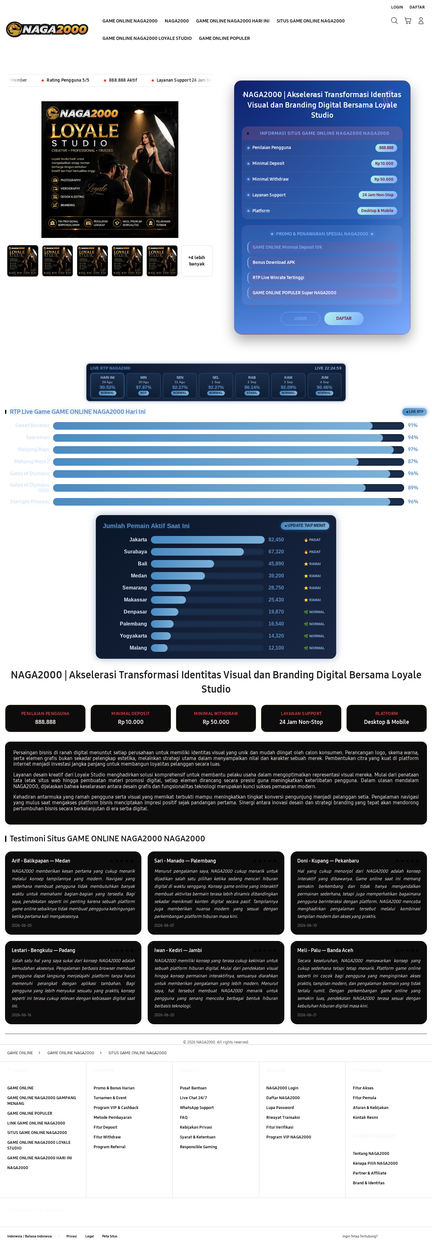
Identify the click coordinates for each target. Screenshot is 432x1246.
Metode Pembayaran (113, 1117)
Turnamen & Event (110, 1097)
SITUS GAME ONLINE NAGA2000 (37, 1132)
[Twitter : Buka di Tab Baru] (398, 1236)
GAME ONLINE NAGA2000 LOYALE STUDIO (39, 1145)
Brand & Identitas (369, 1183)
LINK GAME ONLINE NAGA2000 (36, 1123)
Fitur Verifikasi (279, 1127)
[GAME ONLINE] (47, 29)
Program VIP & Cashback (116, 1107)
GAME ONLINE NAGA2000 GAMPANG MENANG (41, 1100)
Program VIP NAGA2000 (288, 1137)
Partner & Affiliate (369, 1173)
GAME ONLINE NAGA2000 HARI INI (39, 1158)
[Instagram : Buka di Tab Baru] (409, 1236)
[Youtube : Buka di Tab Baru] (421, 1236)
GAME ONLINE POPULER (29, 1113)
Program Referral (110, 1146)
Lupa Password (280, 1107)
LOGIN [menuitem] (397, 7)
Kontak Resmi (365, 1117)
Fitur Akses (363, 1088)
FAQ (184, 1117)
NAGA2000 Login (282, 1088)
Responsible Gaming (198, 1146)
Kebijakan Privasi (196, 1127)
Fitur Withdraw (107, 1137)
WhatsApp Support (197, 1107)
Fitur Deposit (105, 1127)
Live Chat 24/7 (193, 1097)
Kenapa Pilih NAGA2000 (375, 1163)
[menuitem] (130, 21)
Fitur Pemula (364, 1097)
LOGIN (300, 318)
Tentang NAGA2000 (371, 1153)
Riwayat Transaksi (283, 1117)
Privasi (71, 1236)
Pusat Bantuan (193, 1088)
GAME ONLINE (20, 1088)
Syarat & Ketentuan (197, 1137)
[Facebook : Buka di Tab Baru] (386, 1236)
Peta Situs (109, 1236)
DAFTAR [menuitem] (417, 7)
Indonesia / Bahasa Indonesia (29, 1236)
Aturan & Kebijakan (370, 1107)
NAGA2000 (17, 1167)
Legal (89, 1236)
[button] (407, 21)
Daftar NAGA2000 (283, 1097)
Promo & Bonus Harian (114, 1088)
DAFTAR (344, 318)
